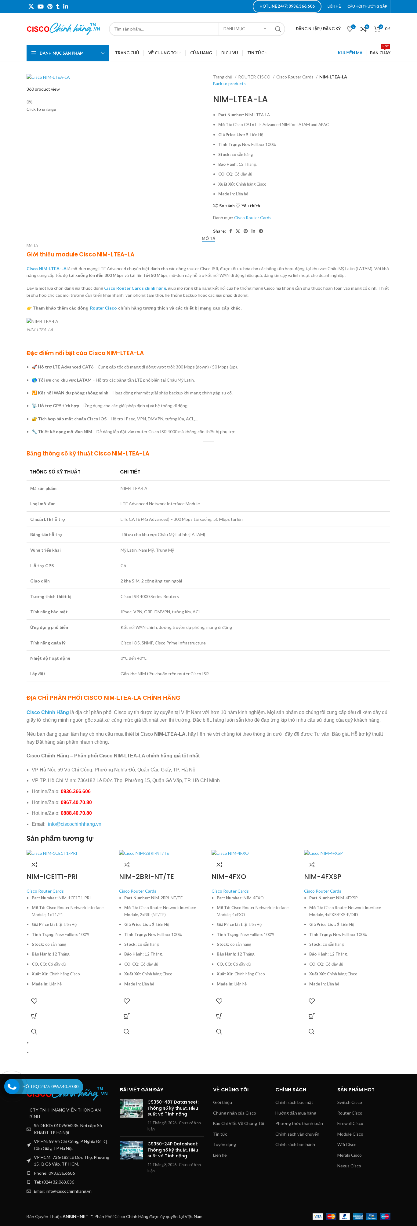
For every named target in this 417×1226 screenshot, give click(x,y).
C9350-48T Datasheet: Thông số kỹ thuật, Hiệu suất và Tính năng (172, 1108)
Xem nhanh (34, 1031)
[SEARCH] (278, 29)
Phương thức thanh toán (299, 1123)
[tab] (208, 238)
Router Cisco (103, 308)
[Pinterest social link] (49, 6)
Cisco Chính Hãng (48, 712)
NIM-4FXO (229, 876)
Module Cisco (350, 1134)
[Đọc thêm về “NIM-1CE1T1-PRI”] (34, 1016)
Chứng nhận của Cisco (234, 1112)
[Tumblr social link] (57, 6)
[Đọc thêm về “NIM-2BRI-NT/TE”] (126, 1016)
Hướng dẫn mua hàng (295, 1112)
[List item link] (69, 1173)
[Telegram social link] (261, 231)
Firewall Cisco (350, 1123)
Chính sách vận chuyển (297, 1134)
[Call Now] (12, 1086)
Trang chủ (223, 76)
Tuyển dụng (224, 1144)
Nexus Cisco (349, 1165)
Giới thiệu (222, 1102)
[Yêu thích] (34, 1001)
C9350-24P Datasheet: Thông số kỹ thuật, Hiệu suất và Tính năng (172, 1150)
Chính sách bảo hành (295, 1144)
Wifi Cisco (347, 1144)
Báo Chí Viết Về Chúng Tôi (238, 1123)
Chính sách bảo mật (294, 1102)
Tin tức (220, 1134)
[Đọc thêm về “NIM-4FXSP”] (311, 1016)
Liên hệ (220, 1155)
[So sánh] (34, 864)
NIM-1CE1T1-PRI (52, 876)
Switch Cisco (349, 1102)
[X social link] (31, 6)
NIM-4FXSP (322, 876)
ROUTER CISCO (254, 76)
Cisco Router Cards (295, 76)
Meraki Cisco (349, 1155)
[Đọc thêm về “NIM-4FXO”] (219, 1016)
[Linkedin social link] (65, 6)
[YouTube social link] (40, 6)
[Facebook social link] (230, 231)
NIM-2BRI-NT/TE (146, 876)
